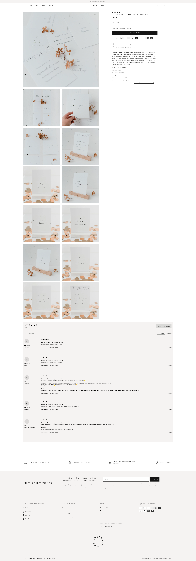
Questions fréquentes (106, 507)
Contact (102, 514)
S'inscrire (155, 479)
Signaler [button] (53, 347)
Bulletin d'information (67, 520)
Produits (29, 5)
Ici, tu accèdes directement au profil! (144, 82)
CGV (170, 558)
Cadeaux (42, 5)
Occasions (50, 5)
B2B (101, 517)
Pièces (36, 5)
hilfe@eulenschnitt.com (29, 507)
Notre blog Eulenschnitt (68, 514)
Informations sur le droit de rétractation (111, 523)
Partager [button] (56, 347)
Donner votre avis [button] (164, 326)
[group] (32, 325)
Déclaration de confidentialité (160, 558)
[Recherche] (158, 5)
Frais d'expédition (125, 25)
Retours (102, 511)
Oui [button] (50, 347)
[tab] (161, 333)
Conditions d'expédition (107, 520)
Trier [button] (25, 333)
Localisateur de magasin (68, 517)
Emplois (63, 511)
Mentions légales (146, 558)
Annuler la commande (106, 526)
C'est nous (64, 507)
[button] (158, 5)
